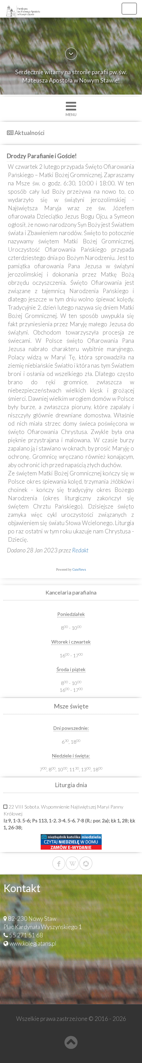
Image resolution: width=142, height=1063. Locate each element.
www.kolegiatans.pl (33, 943)
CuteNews (79, 569)
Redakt (80, 550)
